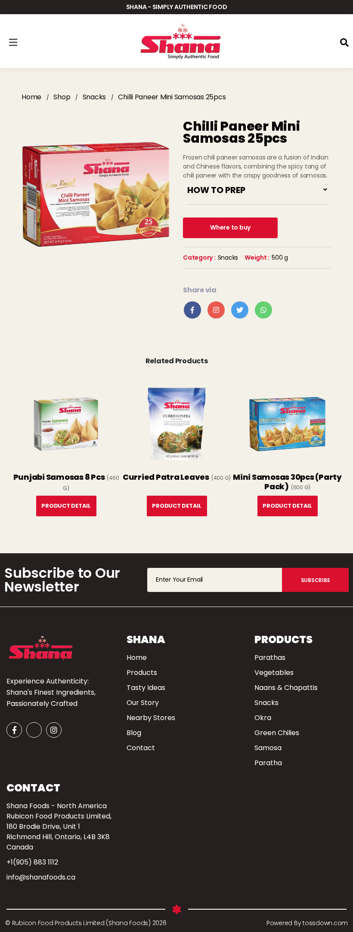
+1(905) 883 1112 (32, 862)
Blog (134, 733)
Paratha (268, 763)
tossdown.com (324, 923)
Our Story (143, 703)
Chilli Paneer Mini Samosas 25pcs (172, 97)
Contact (141, 748)
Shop (61, 97)
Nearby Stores (151, 718)
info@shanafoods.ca (40, 877)
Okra (262, 718)
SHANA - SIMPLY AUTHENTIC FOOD (176, 7)
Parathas (269, 657)
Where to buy (230, 227)
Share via (200, 290)
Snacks (94, 97)
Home (31, 97)
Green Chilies (276, 733)
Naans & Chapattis (286, 688)
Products (142, 673)
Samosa (268, 748)
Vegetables (274, 673)
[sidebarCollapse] (13, 41)
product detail (66, 506)
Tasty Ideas (146, 688)
